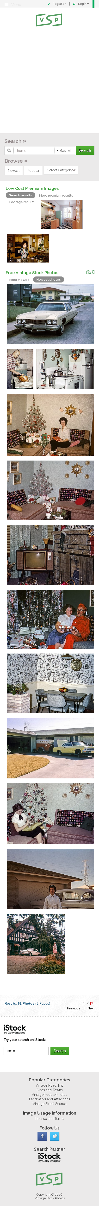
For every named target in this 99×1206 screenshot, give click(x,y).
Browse (14, 161)
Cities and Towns (50, 1090)
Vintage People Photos (49, 1095)
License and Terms (49, 1119)
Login (82, 4)
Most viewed (19, 280)
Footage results (22, 202)
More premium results (56, 195)
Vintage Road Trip (49, 1085)
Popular (33, 171)
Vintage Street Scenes (50, 1104)
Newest (13, 171)
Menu (16, 4)
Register (59, 4)
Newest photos (49, 279)
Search (13, 141)
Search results (20, 195)
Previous (73, 1008)
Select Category (59, 170)
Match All (65, 150)
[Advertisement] (49, 80)
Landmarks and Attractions (49, 1099)
